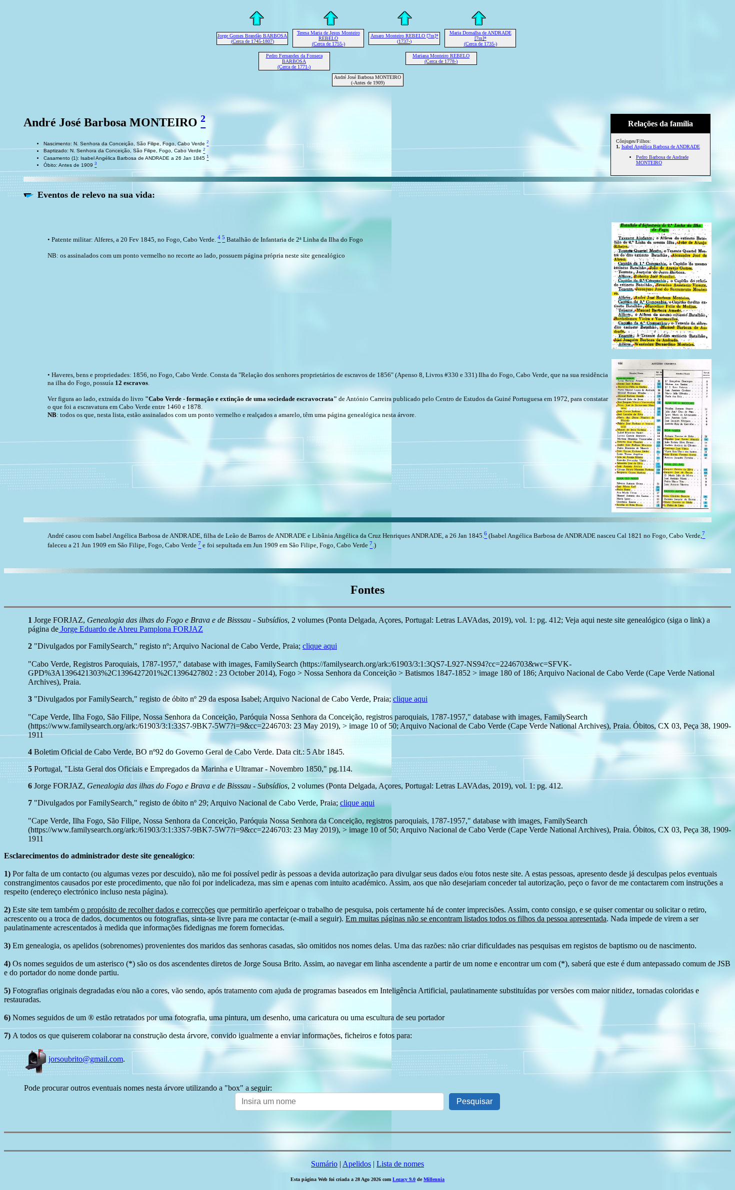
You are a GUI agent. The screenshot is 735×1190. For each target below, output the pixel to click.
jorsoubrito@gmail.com (85, 1059)
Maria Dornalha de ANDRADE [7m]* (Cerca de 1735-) (481, 38)
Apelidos (356, 1164)
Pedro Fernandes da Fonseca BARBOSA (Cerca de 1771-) (294, 61)
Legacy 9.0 (404, 1179)
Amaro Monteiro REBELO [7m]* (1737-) (404, 38)
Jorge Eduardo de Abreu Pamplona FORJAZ (130, 629)
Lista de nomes (400, 1164)
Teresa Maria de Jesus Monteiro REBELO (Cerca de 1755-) (328, 38)
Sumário (324, 1164)
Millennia (434, 1179)
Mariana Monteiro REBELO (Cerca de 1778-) (441, 58)
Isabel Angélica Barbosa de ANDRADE (661, 146)
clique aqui (319, 646)
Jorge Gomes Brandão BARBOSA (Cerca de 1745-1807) (252, 38)
